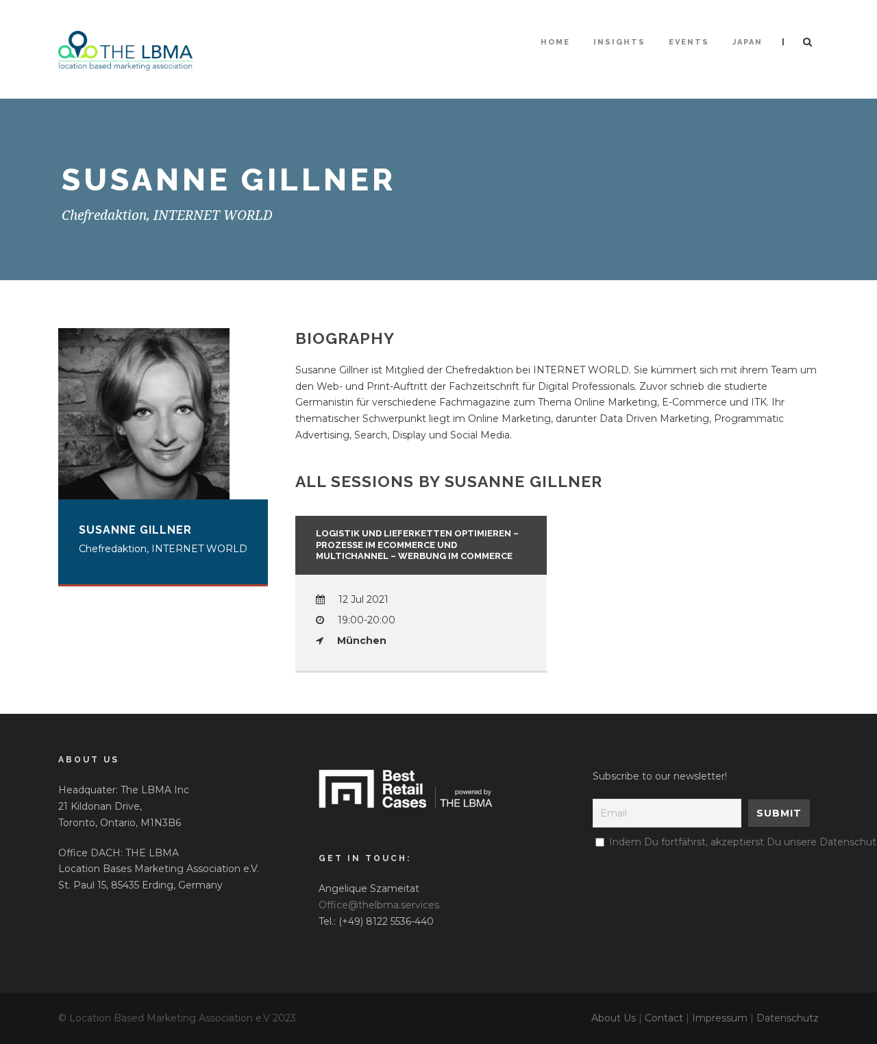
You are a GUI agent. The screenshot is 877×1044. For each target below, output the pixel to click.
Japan (747, 42)
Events (689, 42)
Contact (664, 1018)
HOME (555, 42)
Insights (619, 42)
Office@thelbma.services (379, 905)
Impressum (720, 1018)
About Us (613, 1018)
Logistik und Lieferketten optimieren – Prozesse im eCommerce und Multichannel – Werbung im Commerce (417, 545)
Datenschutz (787, 1018)
